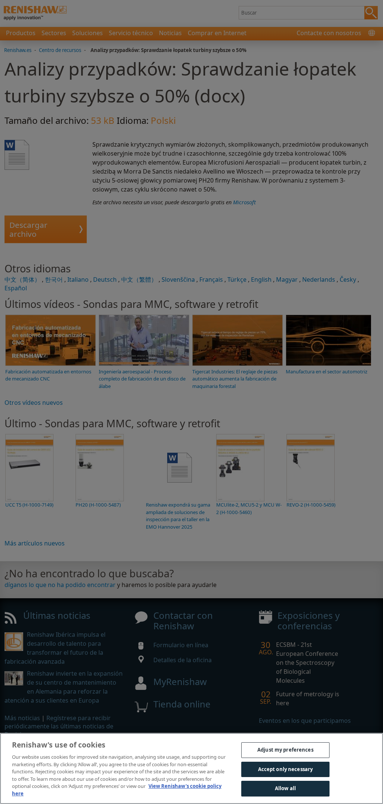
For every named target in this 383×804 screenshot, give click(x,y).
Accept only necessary (285, 769)
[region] (191, 768)
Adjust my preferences (285, 749)
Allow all (285, 788)
